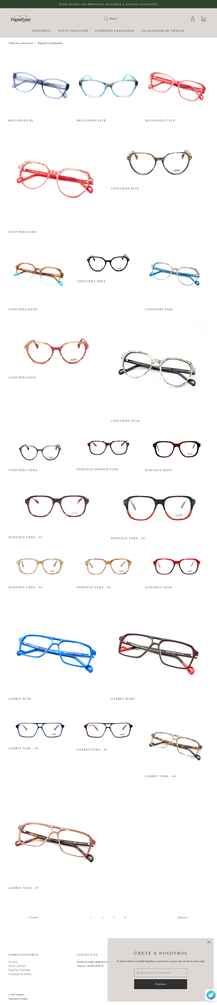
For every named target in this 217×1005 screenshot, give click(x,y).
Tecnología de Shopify (18, 999)
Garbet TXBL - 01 (23, 748)
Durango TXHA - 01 (25, 537)
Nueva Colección (73, 30)
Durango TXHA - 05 (94, 587)
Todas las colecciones (20, 43)
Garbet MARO (123, 698)
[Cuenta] (193, 19)
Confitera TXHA (23, 470)
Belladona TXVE (160, 120)
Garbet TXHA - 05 (23, 888)
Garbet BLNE (19, 698)
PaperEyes (20, 994)
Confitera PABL (159, 309)
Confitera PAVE (22, 377)
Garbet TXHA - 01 (92, 749)
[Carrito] (203, 19)
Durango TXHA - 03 (128, 538)
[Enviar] (108, 18)
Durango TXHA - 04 (25, 587)
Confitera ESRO (22, 232)
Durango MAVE (158, 470)
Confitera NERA (91, 281)
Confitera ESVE (125, 188)
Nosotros (41, 30)
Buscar (113, 18)
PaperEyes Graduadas (115, 30)
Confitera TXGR (125, 420)
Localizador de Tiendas (163, 30)
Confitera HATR (22, 309)
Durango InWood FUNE (98, 469)
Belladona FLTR (91, 120)
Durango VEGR (158, 587)
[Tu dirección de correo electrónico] (160, 972)
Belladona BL (21, 120)
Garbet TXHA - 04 (160, 776)
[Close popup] (209, 942)
